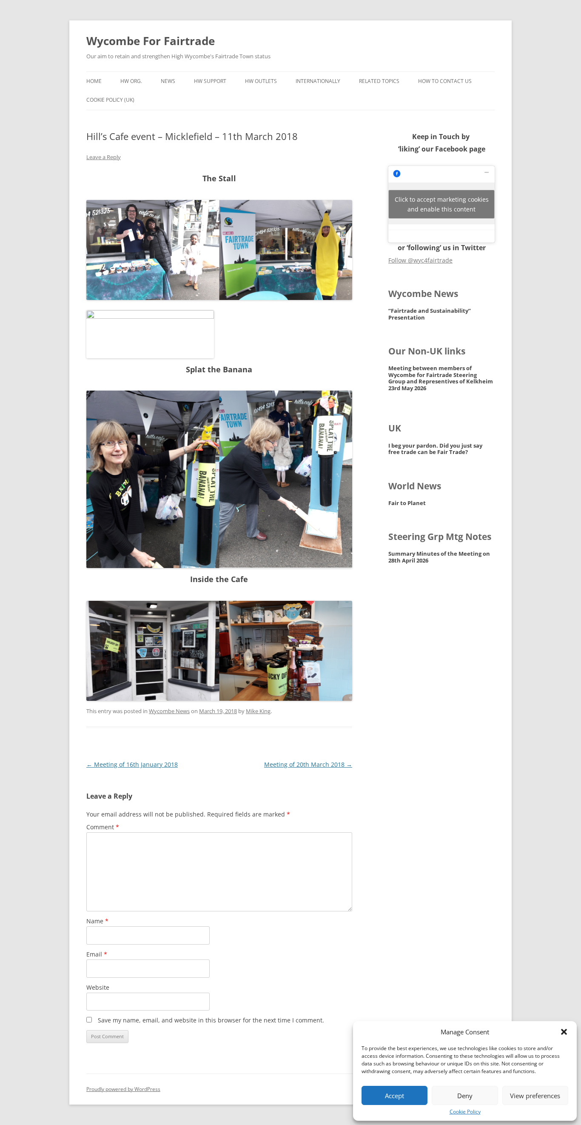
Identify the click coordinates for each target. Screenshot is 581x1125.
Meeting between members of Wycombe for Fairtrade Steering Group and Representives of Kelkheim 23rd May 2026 (440, 378)
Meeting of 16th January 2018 (132, 764)
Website (97, 987)
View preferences (535, 1095)
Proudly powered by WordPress (123, 1089)
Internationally (318, 81)
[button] (564, 1032)
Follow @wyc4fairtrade (420, 260)
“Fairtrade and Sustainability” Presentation (429, 314)
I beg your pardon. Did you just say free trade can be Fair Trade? (435, 449)
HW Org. (131, 81)
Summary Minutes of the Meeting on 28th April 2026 (439, 557)
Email (96, 954)
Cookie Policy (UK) (110, 99)
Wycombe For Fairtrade (150, 41)
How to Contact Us (445, 81)
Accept (394, 1095)
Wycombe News (169, 711)
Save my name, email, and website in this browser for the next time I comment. (211, 1020)
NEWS (168, 81)
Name (97, 921)
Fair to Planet (407, 503)
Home (94, 81)
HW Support (210, 81)
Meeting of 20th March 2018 (308, 764)
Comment (102, 827)
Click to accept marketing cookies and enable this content (442, 204)
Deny (465, 1095)
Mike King (258, 711)
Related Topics (379, 81)
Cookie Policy (465, 1111)
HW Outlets (261, 81)
